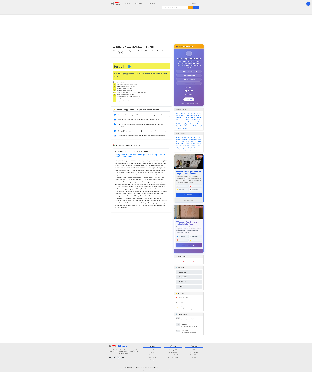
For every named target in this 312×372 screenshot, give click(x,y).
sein (187, 141)
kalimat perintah (196, 144)
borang (179, 128)
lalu (177, 150)
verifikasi (198, 124)
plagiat (178, 124)
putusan (178, 139)
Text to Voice (151, 3)
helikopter (197, 137)
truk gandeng (180, 148)
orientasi (198, 115)
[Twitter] (114, 357)
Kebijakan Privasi (173, 355)
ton (195, 148)
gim (191, 148)
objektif (191, 126)
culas (177, 113)
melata (193, 146)
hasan (181, 150)
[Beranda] (116, 3)
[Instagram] (118, 357)
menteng (184, 139)
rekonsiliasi (185, 120)
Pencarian (152, 355)
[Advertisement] (156, 30)
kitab (182, 141)
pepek (193, 117)
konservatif (198, 126)
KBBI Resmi (194, 350)
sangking (184, 124)
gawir (186, 150)
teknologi (188, 122)
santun (185, 128)
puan (177, 120)
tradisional (179, 122)
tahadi (199, 146)
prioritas (186, 117)
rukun (193, 113)
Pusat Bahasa (194, 352)
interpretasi (196, 122)
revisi (187, 115)
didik (177, 141)
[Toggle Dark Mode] (308, 4)
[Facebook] (110, 357)
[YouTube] (122, 357)
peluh (199, 117)
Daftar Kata (138, 3)
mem (199, 148)
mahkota (178, 146)
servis (191, 139)
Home (111, 17)
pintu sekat (197, 139)
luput (177, 144)
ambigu (185, 126)
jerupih (178, 137)
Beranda (127, 3)
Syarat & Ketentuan (173, 357)
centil (187, 113)
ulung (182, 115)
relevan (191, 124)
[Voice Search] (191, 7)
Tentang (193, 3)
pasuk (193, 141)
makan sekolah (187, 137)
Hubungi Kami (173, 352)
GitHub (194, 357)
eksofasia (186, 146)
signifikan (178, 117)
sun (192, 115)
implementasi (196, 120)
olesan (199, 141)
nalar (177, 115)
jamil (187, 144)
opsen (191, 150)
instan (182, 144)
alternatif (178, 126)
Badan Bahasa (194, 355)
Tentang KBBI (173, 350)
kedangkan (198, 150)
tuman (199, 113)
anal (182, 113)
